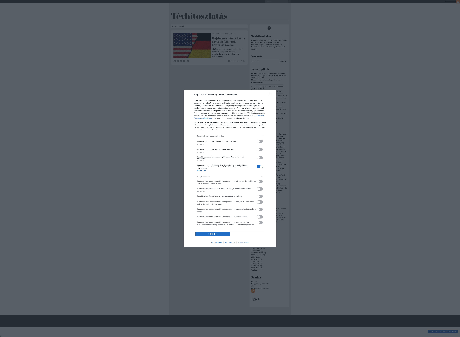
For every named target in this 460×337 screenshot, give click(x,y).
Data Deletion (216, 242)
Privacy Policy (243, 242)
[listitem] (230, 136)
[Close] (271, 95)
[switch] (260, 141)
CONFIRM (212, 234)
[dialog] (230, 168)
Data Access (230, 242)
